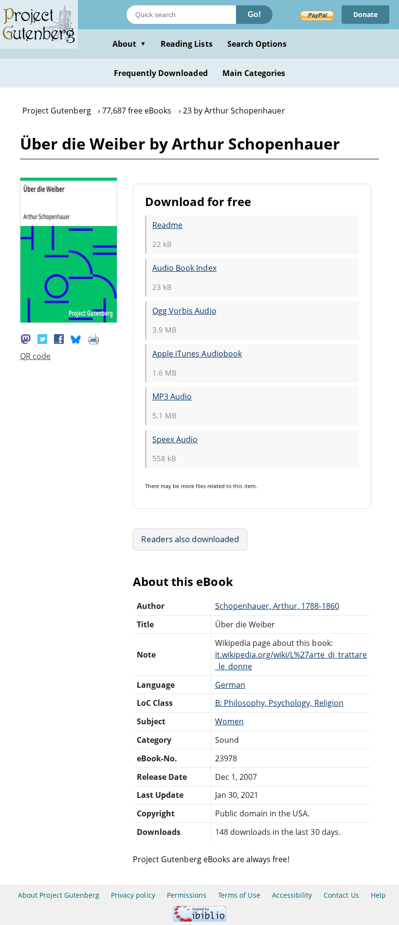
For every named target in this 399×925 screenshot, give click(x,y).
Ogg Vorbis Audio (184, 310)
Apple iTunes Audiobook (197, 353)
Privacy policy (133, 895)
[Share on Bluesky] (76, 338)
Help (378, 895)
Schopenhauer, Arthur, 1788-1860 (277, 606)
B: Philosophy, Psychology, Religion (279, 703)
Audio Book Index (184, 268)
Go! (254, 14)
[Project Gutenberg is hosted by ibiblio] (199, 919)
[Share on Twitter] (42, 338)
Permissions (186, 895)
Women (229, 721)
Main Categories (254, 73)
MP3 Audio (172, 396)
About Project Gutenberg (58, 895)
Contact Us (341, 895)
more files (193, 486)
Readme (167, 225)
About (129, 43)
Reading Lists (187, 43)
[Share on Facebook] (59, 338)
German (230, 685)
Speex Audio (175, 439)
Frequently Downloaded (161, 73)
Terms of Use (239, 895)
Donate (365, 14)
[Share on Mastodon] (26, 338)
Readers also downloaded (190, 539)
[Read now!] (68, 320)
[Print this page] (93, 338)
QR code (35, 356)
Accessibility (292, 895)
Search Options (257, 43)
